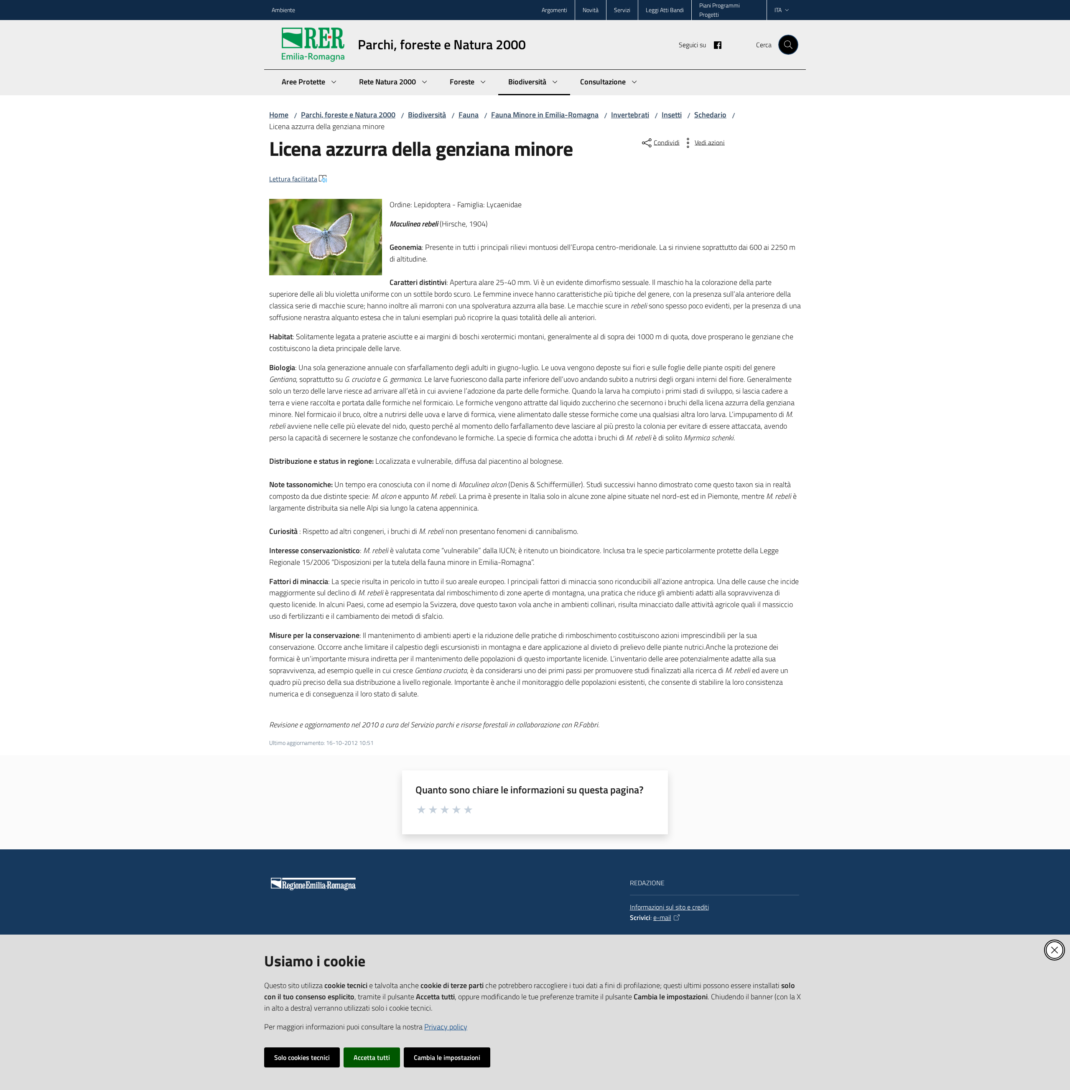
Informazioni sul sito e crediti (669, 907)
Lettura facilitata (293, 179)
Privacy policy (445, 1026)
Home (278, 114)
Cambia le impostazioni (447, 1057)
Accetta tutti (372, 1057)
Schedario (710, 114)
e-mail (662, 917)
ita (778, 9)
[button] (788, 45)
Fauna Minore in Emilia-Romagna (545, 114)
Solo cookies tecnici (302, 1057)
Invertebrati (630, 114)
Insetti (672, 114)
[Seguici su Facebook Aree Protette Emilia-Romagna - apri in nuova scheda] (714, 44)
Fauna (469, 114)
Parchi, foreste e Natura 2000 (348, 114)
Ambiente (283, 9)
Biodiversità (427, 114)
